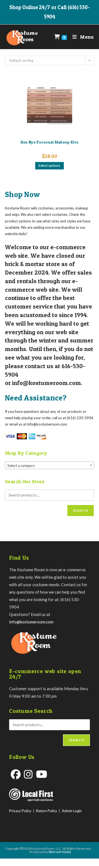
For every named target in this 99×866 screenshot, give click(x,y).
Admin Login (72, 811)
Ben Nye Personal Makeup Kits (49, 142)
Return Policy (46, 811)
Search (80, 510)
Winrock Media (59, 852)
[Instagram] (28, 774)
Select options (49, 165)
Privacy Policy (20, 811)
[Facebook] (16, 774)
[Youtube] (41, 774)
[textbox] (49, 465)
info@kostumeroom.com (31, 621)
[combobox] (49, 465)
